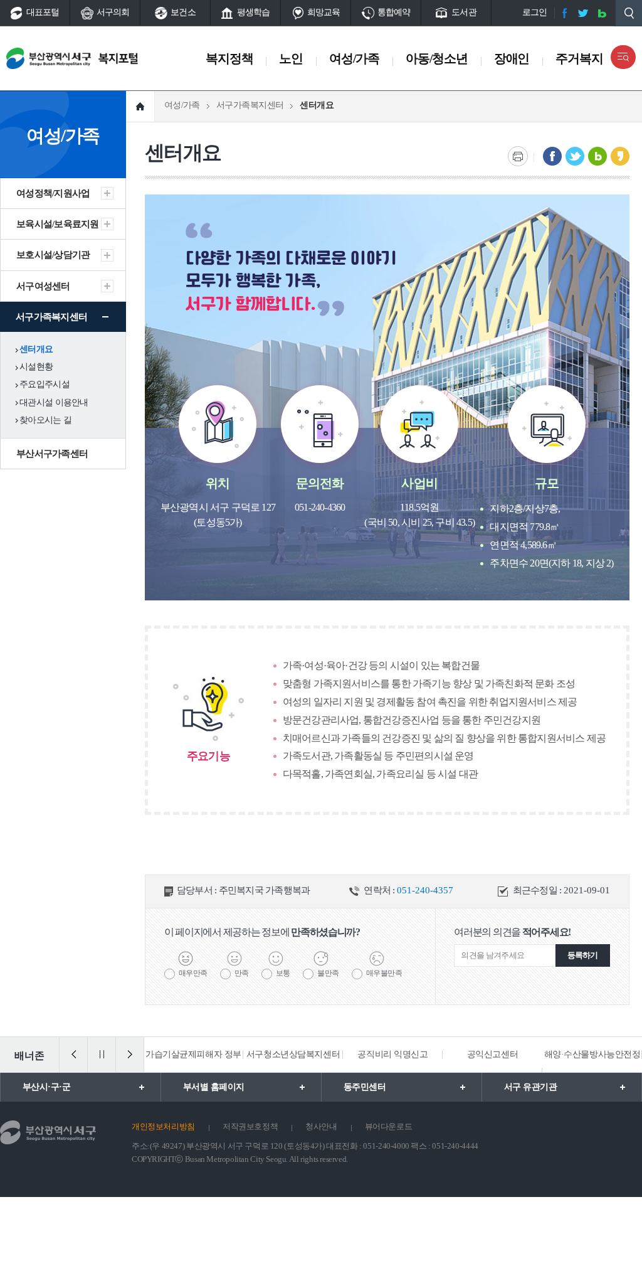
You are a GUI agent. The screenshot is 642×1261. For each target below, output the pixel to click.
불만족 (328, 973)
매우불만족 (384, 973)
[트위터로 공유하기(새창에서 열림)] (575, 156)
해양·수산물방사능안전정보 (592, 1072)
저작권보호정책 (250, 1126)
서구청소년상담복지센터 (293, 1054)
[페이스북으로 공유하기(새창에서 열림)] (552, 156)
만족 (241, 973)
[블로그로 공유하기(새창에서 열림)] (597, 156)
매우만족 (193, 973)
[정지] (101, 1054)
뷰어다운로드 (389, 1126)
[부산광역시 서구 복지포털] (98, 58)
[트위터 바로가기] (583, 13)
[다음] (130, 1054)
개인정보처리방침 (163, 1126)
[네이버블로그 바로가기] (601, 13)
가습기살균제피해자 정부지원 (193, 1072)
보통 (283, 973)
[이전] (73, 1054)
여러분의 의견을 (512, 932)
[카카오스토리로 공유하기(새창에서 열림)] (620, 156)
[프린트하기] (518, 156)
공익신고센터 (492, 1054)
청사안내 (321, 1126)
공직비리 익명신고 (392, 1054)
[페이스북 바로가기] (564, 13)
